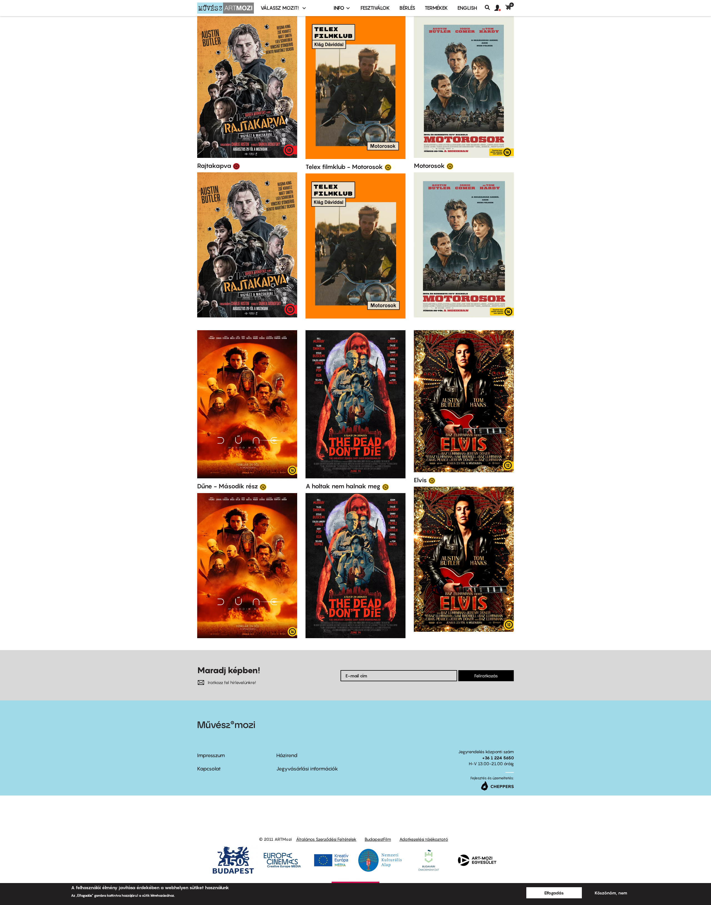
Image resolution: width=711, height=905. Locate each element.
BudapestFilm (378, 839)
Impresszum (211, 755)
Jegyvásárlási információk (307, 769)
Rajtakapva (214, 165)
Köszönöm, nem (611, 892)
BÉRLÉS (407, 8)
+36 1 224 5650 (498, 757)
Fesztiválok (375, 8)
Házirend (286, 755)
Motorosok (429, 165)
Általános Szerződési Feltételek (326, 839)
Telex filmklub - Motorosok (344, 166)
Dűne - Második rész (227, 486)
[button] (499, 8)
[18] (236, 166)
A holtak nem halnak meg (343, 486)
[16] (388, 167)
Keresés (489, 7)
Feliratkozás (486, 675)
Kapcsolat (209, 769)
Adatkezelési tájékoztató (423, 839)
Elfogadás (554, 892)
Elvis (420, 480)
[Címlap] (225, 8)
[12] (432, 480)
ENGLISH (467, 8)
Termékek (436, 8)
